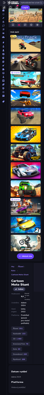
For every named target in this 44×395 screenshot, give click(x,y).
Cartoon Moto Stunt (20, 274)
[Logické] (3, 69)
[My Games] (10, 7)
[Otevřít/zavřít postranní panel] (4, 2)
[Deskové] (3, 50)
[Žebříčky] (3, 37)
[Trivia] (3, 96)
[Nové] (3, 18)
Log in (25, 7)
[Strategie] (3, 88)
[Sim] (3, 77)
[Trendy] (3, 22)
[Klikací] (3, 65)
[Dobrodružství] (3, 54)
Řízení (20, 266)
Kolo (13, 270)
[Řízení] (3, 73)
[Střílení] (3, 92)
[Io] (3, 58)
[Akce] (3, 43)
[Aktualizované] (3, 25)
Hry (12, 266)
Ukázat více (27, 256)
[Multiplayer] (3, 33)
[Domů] (3, 10)
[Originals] (3, 29)
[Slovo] (3, 81)
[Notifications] (16, 7)
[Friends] (4, 7)
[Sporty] (3, 84)
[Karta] (3, 62)
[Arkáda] (3, 46)
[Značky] (3, 101)
